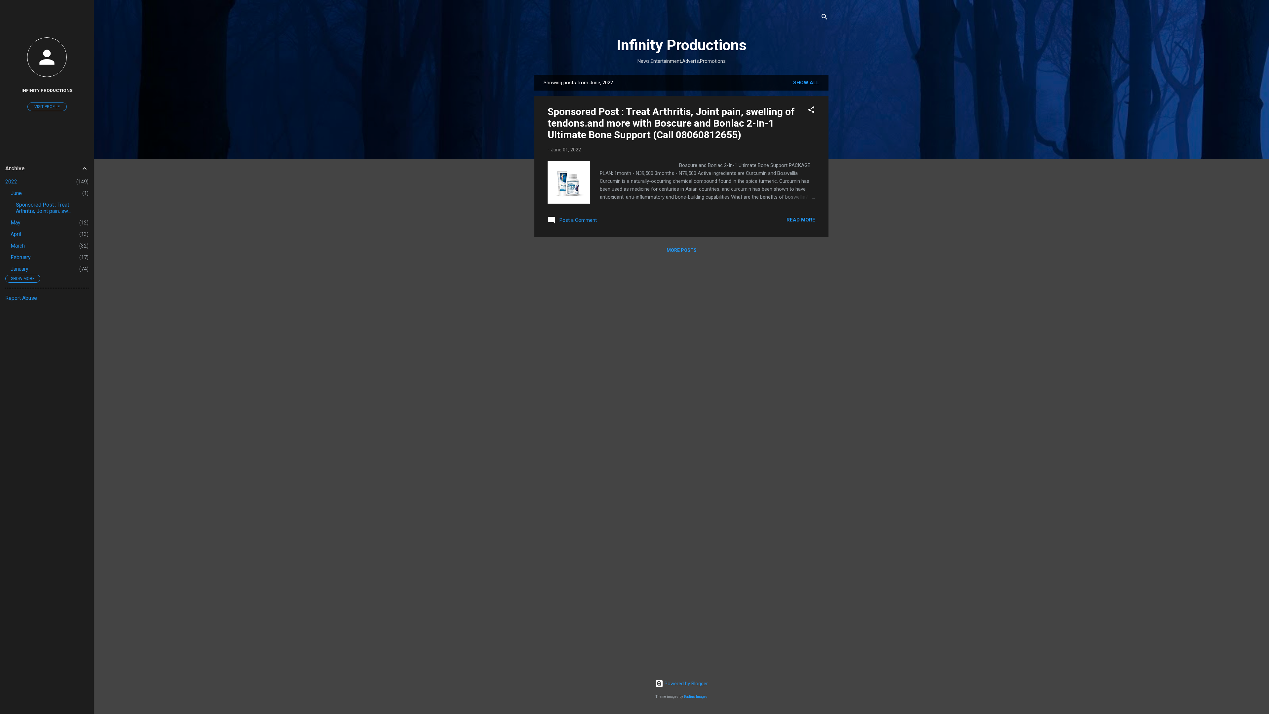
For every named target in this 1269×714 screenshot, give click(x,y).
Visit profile (47, 106)
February (21, 257)
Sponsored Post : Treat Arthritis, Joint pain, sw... (43, 208)
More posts (682, 250)
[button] (811, 111)
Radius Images (696, 696)
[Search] (824, 18)
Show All (806, 83)
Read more (801, 220)
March (18, 246)
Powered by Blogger (685, 684)
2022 (11, 181)
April (16, 234)
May (15, 222)
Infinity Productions (682, 45)
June (16, 193)
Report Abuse (21, 298)
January (19, 269)
